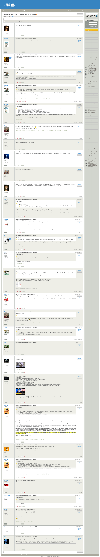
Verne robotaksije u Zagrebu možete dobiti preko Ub (93, 49)
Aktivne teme (89, 30)
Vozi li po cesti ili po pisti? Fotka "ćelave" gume (92, 94)
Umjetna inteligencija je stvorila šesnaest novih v (92, 68)
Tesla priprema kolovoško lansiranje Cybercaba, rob (92, 136)
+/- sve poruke (66, 18)
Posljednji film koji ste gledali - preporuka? (92, 91)
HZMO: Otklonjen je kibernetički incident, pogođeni (91, 113)
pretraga (95, 10)
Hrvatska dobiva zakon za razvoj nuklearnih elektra (92, 153)
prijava (69, 10)
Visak (5, 536)
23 (17, 549)
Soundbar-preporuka (91, 121)
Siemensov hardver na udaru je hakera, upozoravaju (92, 120)
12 (20, 122)
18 (20, 101)
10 (17, 308)
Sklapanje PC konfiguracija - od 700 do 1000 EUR (93, 86)
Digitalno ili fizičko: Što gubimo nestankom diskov (92, 149)
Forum (8, 10)
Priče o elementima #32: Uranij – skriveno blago (92, 32)
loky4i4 (5, 269)
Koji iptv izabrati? (91, 156)
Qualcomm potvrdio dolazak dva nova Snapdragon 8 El (93, 151)
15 (17, 506)
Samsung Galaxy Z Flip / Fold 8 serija (92, 155)
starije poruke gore (79, 18)
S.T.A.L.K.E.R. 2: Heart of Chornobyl (92, 61)
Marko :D (6, 199)
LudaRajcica (6, 294)
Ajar (5, 125)
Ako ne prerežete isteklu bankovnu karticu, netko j (92, 115)
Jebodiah (6, 375)
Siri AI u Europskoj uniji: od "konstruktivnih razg (92, 98)
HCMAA (5, 444)
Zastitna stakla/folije (91, 84)
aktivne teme (78, 10)
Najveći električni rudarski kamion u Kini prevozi (92, 123)
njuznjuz (5, 526)
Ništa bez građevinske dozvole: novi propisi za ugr (92, 51)
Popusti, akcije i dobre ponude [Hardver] (91, 145)
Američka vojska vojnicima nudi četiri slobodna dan (92, 138)
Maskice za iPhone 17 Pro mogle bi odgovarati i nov (92, 164)
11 (17, 82)
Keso (5, 252)
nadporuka (80, 82)
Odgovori (79, 25)
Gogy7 (5, 152)
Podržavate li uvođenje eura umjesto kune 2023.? (51, 21)
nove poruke (88, 10)
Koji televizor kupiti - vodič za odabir (92, 55)
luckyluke (6, 480)
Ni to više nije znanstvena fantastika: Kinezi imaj (92, 147)
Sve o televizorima (91, 74)
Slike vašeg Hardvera (91, 47)
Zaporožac (6, 405)
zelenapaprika (7, 495)
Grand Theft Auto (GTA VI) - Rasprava (93, 38)
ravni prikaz (72, 18)
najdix (5, 342)
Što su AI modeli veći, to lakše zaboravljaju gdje (92, 125)
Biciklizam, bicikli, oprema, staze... (92, 46)
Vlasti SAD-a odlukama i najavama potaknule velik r (92, 117)
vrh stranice (96, 554)
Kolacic (5, 167)
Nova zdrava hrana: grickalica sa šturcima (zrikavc (91, 44)
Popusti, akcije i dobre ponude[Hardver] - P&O (92, 127)
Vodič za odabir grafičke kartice (92, 140)
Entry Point (6, 38)
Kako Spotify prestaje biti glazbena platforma (92, 63)
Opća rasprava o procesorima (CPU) (91, 76)
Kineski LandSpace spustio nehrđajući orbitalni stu (92, 41)
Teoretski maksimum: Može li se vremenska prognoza (92, 89)
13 (17, 149)
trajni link (80, 35)
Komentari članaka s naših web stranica (27, 10)
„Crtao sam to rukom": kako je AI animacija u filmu (93, 100)
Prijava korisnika (90, 20)
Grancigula (6, 219)
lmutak (5, 356)
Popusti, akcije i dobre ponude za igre (91, 96)
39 (17, 101)
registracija (73, 10)
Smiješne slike (90, 77)
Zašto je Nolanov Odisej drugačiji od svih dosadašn (92, 57)
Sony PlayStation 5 (91, 73)
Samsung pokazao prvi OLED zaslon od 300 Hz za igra (92, 65)
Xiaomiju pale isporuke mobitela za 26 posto (92, 104)
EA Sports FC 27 (91, 108)
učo (5, 235)
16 (17, 180)
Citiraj (79, 27)
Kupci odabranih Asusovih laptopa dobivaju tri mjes (92, 106)
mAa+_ (5, 141)
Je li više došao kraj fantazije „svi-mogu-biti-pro (92, 143)
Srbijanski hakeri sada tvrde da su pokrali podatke (93, 131)
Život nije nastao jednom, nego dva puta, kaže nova (92, 79)
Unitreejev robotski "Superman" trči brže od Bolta (92, 134)
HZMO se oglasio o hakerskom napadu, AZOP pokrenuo (92, 158)
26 (17, 232)
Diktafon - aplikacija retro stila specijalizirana (92, 111)
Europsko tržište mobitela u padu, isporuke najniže (92, 70)
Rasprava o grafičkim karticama (91, 53)
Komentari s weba (14, 10)
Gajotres (6, 24)
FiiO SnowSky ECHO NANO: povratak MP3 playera (91, 35)
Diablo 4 (89, 109)
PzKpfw (5, 509)
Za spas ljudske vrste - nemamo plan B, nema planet (92, 161)
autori (92, 10)
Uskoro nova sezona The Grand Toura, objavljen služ (92, 81)
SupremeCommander (8, 183)
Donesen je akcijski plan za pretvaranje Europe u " (92, 59)
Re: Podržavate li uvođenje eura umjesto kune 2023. (26, 54)
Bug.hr (4, 10)
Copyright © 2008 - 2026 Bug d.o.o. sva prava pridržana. (50, 556)
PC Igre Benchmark (91, 141)
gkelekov (6, 69)
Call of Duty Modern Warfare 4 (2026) (93, 83)
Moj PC (5, 67)
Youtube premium (91, 87)
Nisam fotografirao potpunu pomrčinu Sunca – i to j (92, 166)
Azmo (5, 54)
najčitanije (83, 10)
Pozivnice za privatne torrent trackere (91, 72)
